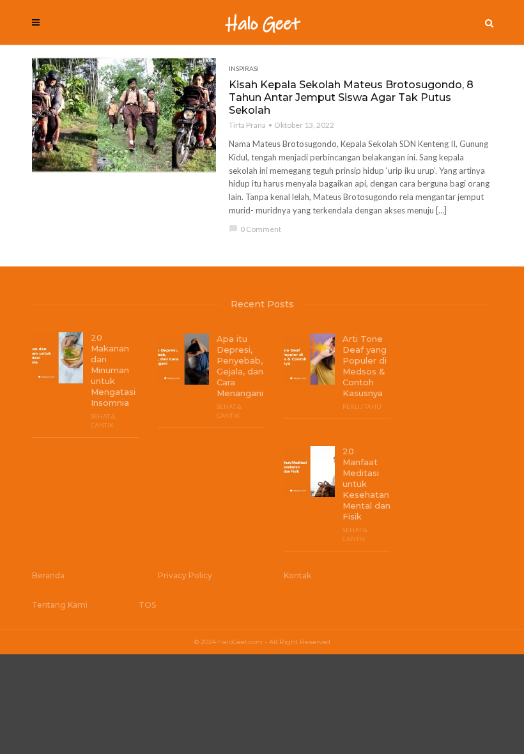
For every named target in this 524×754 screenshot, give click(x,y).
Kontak (297, 575)
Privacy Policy (185, 575)
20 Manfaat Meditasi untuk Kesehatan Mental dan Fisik (366, 483)
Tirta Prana (247, 125)
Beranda (48, 575)
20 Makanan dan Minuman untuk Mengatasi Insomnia (113, 370)
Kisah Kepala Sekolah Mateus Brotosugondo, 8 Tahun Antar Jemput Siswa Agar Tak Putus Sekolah (351, 97)
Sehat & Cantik (103, 420)
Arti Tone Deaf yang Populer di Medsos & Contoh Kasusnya (365, 366)
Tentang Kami (60, 605)
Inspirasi (244, 68)
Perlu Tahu (362, 406)
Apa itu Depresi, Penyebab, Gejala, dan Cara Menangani (240, 366)
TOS (147, 605)
